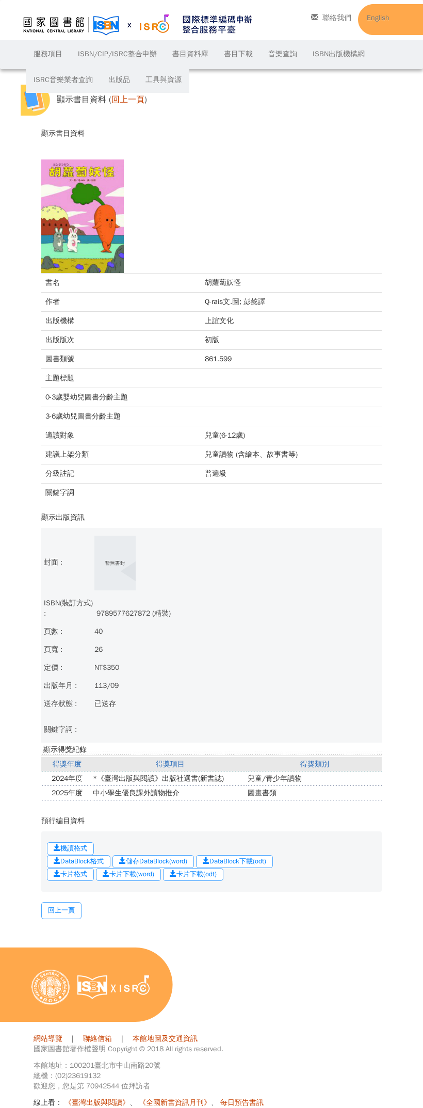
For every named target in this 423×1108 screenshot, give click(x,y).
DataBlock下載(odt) (237, 861)
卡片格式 (73, 874)
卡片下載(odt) (196, 874)
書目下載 (238, 54)
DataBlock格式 (82, 861)
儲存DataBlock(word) (156, 861)
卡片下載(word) (131, 874)
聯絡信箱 (97, 1038)
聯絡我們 (336, 17)
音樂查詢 (282, 54)
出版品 (119, 79)
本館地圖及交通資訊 (165, 1038)
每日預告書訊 (242, 1102)
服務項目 (48, 54)
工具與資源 (163, 79)
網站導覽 (48, 1038)
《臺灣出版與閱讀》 (96, 1102)
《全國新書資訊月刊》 (175, 1102)
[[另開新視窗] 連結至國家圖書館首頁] (50, 987)
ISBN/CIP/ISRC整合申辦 (117, 54)
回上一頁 (127, 99)
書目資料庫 (190, 54)
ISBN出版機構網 (339, 54)
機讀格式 (73, 848)
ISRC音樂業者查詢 (63, 79)
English (378, 17)
